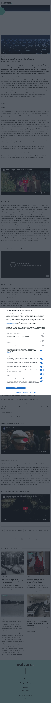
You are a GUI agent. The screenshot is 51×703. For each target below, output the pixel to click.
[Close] (48, 310)
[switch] (42, 336)
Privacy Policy (33, 392)
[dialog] (25, 351)
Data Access (25, 392)
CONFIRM (15, 387)
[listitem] (25, 333)
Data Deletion (18, 392)
